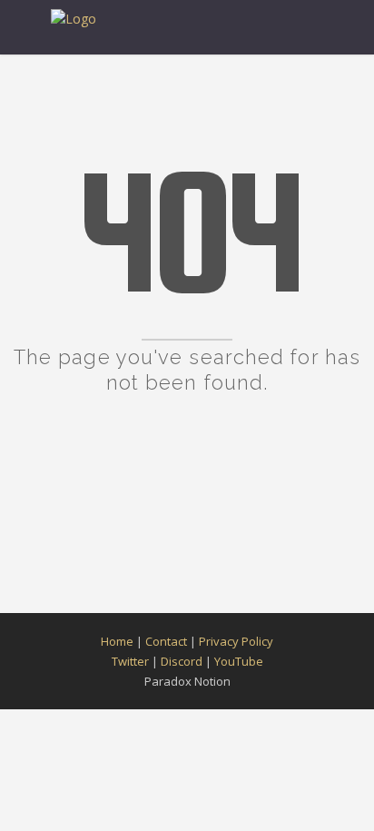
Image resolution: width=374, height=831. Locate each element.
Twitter (130, 661)
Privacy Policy (236, 641)
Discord (181, 661)
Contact (166, 641)
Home (117, 641)
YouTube (238, 661)
